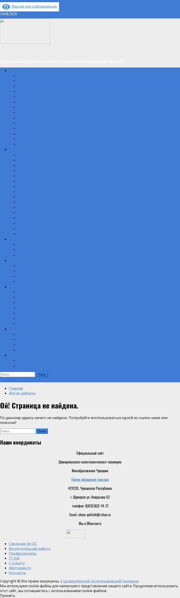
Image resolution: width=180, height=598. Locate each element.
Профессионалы (20, 239)
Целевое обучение (30, 339)
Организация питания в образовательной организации (56, 138)
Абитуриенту (17, 328)
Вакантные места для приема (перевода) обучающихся (56, 123)
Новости (23, 249)
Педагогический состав (34, 101)
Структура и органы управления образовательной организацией (62, 80)
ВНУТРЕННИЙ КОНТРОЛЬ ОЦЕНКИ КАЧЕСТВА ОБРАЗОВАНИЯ (58, 365)
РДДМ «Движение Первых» (37, 170)
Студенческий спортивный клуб (40, 186)
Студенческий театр (32, 196)
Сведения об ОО (20, 70)
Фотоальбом (26, 254)
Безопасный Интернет (33, 297)
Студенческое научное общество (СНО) (45, 218)
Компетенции (27, 344)
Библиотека (26, 291)
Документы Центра (31, 276)
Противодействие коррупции (38, 318)
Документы (25, 86)
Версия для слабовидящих (33, 6)
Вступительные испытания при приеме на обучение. (54, 334)
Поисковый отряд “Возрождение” (41, 175)
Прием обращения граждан (90, 479)
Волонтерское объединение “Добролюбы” (47, 207)
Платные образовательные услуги (41, 112)
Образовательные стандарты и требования (48, 144)
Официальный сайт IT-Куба (37, 265)
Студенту (15, 286)
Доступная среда (30, 228)
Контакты (15, 355)
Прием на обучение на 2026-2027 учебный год (50, 349)
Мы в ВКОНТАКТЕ (29, 212)
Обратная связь (29, 360)
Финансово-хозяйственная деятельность (47, 117)
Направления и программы (36, 281)
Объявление (8, 379)
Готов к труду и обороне (34, 302)
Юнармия (24, 223)
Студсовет (25, 191)
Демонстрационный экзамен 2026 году (45, 244)
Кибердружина (28, 202)
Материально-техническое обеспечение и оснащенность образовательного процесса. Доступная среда (90, 107)
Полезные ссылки (30, 323)
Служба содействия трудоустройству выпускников (53, 312)
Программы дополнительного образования (47, 165)
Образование (26, 91)
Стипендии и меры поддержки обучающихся (49, 128)
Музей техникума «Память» (37, 181)
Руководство (26, 96)
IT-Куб (13, 260)
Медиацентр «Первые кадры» (38, 159)
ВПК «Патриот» (28, 233)
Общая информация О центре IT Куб (43, 270)
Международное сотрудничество (40, 133)
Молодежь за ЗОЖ (30, 307)
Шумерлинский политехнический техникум (101, 581)
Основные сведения (32, 75)
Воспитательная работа (25, 149)
